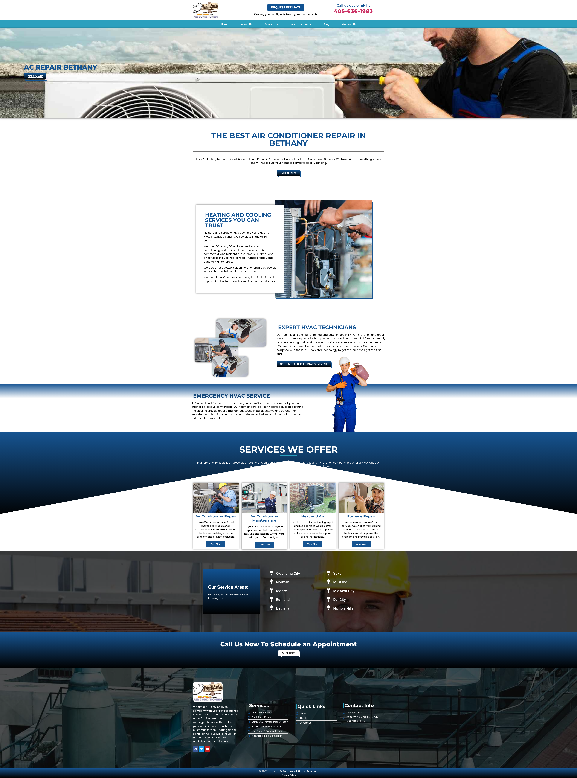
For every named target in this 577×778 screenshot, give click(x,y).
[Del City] (328, 599)
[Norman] (271, 581)
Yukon (338, 573)
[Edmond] (271, 599)
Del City (339, 600)
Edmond (283, 600)
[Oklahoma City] (271, 573)
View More (215, 544)
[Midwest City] (328, 590)
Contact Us (349, 24)
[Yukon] (328, 573)
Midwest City (343, 591)
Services (270, 24)
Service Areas (299, 24)
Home (224, 24)
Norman (282, 582)
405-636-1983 (353, 11)
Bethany (282, 608)
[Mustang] (328, 581)
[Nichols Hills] (328, 607)
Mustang (340, 582)
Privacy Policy (288, 775)
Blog (326, 24)
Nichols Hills (343, 608)
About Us (246, 24)
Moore (281, 591)
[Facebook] (195, 749)
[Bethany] (271, 607)
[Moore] (271, 590)
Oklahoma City (288, 573)
